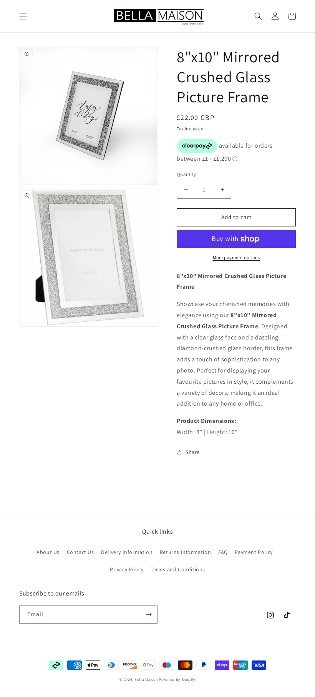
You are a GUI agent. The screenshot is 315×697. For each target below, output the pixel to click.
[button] (23, 16)
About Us (48, 552)
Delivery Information (127, 552)
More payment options (236, 257)
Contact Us (80, 552)
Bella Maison (146, 679)
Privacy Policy (126, 569)
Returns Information (185, 552)
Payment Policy (253, 552)
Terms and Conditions (178, 569)
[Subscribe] (148, 615)
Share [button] (193, 452)
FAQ (223, 552)
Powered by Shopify (177, 679)
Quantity (186, 174)
